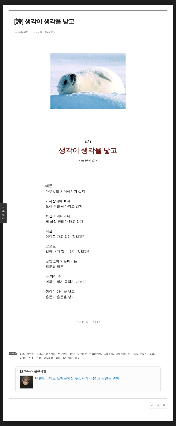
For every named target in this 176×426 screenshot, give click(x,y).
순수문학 (82, 353)
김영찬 (39, 353)
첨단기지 (67, 358)
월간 (21, 353)
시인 (134, 353)
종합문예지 (95, 353)
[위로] (152, 405)
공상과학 (48, 358)
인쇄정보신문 (123, 353)
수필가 (143, 353)
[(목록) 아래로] (158, 405)
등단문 (22, 358)
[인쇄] (164, 405)
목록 (3, 213)
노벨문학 (108, 353)
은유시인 (50, 353)
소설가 (152, 353)
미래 (58, 358)
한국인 (30, 353)
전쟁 (38, 358)
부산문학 (62, 353)
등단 (72, 353)
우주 (31, 358)
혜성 (77, 358)
